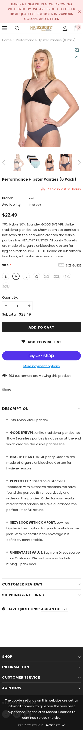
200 (12, 375)
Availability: (11, 204)
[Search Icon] (17, 28)
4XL (67, 276)
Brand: (7, 198)
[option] (41, 97)
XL (36, 276)
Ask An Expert (54, 609)
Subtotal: (9, 314)
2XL (46, 276)
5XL (6, 286)
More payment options (41, 366)
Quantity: (10, 297)
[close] (79, 11)
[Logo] (41, 28)
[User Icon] (65, 28)
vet (31, 198)
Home (7, 40)
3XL (57, 276)
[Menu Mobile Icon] (4, 28)
